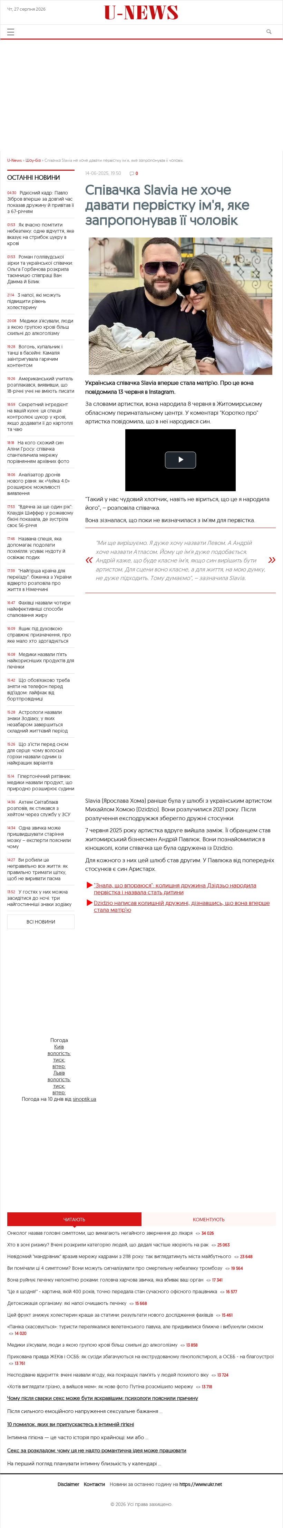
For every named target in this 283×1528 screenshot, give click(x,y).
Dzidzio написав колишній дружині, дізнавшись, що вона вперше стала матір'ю (182, 906)
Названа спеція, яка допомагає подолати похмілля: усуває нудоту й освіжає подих (36, 548)
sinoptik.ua (84, 1099)
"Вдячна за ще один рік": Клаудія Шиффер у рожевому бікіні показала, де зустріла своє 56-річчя (40, 516)
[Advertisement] (141, 92)
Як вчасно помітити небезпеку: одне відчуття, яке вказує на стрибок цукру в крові (40, 234)
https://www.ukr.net (200, 1484)
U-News (14, 160)
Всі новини (41, 922)
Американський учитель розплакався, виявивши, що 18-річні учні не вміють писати (40, 385)
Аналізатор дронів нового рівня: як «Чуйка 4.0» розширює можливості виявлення (38, 484)
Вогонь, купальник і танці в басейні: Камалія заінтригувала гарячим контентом (34, 356)
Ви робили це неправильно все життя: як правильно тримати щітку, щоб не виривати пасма (37, 869)
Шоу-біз (33, 160)
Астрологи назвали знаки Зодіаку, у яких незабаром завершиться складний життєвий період (37, 721)
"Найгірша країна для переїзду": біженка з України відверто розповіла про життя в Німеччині (39, 580)
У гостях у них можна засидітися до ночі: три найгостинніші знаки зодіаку (39, 898)
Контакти (94, 1484)
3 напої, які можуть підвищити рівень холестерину (34, 301)
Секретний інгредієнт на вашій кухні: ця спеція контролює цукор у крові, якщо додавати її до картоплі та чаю (40, 416)
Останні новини (33, 177)
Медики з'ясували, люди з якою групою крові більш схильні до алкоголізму (40, 327)
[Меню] (10, 32)
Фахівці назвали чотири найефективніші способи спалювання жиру (38, 609)
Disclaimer (68, 1484)
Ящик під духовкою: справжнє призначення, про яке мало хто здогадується (39, 634)
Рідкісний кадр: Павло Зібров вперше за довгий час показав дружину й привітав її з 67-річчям (40, 202)
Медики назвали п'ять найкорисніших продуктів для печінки (40, 660)
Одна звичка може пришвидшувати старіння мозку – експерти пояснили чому (39, 837)
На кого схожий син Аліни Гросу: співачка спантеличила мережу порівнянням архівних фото (38, 452)
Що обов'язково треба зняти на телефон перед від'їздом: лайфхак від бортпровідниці (38, 689)
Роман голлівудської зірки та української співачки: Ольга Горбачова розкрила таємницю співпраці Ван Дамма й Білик (40, 269)
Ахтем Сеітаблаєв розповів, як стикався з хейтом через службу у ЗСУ (38, 808)
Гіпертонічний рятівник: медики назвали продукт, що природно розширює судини (40, 782)
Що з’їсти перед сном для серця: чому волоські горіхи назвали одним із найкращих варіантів (37, 753)
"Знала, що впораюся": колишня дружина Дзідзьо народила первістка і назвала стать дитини (175, 889)
